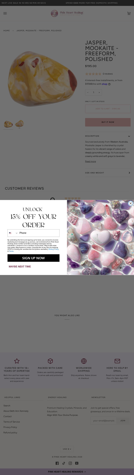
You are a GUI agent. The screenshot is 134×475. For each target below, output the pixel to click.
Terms (11, 251)
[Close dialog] (130, 203)
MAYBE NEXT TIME (20, 266)
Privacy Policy (54, 249)
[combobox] (13, 233)
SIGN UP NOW (33, 258)
